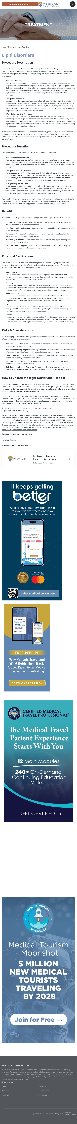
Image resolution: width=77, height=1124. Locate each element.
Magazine (42, 1086)
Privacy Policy (59, 1114)
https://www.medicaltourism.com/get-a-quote (19, 410)
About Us (5, 1091)
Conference (42, 1096)
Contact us (8, 1082)
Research (5, 1096)
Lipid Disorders (23, 47)
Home (4, 47)
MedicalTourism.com (47, 1114)
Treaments (12, 47)
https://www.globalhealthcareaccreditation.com (19, 430)
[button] (72, 4)
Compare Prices (44, 1091)
